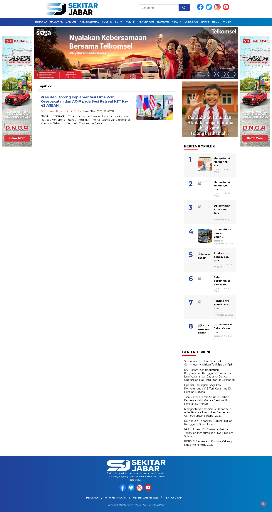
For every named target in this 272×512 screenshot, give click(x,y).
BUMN (118, 21)
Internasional (65, 111)
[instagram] (218, 9)
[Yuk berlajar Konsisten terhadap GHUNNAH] (210, 202)
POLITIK (107, 21)
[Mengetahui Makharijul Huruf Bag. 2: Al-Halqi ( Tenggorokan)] (210, 155)
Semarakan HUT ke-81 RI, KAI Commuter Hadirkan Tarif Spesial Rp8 (208, 363)
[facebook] (201, 9)
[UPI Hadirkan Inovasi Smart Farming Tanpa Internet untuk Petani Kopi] (210, 226)
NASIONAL (56, 21)
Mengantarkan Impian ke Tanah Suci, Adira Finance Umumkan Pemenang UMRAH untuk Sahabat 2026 (208, 412)
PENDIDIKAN (146, 21)
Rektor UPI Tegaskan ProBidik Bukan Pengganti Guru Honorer (208, 422)
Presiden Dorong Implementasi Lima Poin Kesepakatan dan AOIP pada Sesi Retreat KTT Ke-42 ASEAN (84, 101)
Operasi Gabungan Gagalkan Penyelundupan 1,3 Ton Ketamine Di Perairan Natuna (207, 388)
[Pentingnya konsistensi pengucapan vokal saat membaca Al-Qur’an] (210, 297)
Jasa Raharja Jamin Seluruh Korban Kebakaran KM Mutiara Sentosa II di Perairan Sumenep (207, 400)
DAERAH (71, 21)
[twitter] (209, 9)
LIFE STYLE (191, 21)
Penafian (92, 497)
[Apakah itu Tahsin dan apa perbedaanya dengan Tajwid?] (210, 250)
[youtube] (226, 9)
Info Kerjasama (115, 497)
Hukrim (130, 21)
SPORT (205, 21)
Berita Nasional (49, 111)
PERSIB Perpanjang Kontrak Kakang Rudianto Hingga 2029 (208, 443)
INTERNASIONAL (89, 21)
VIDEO (227, 21)
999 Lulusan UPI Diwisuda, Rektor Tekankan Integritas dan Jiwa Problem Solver (209, 433)
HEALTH (177, 21)
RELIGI (216, 21)
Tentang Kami (173, 497)
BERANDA (41, 21)
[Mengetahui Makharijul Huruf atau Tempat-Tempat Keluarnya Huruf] (210, 178)
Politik (77, 111)
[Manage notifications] (263, 504)
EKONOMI (163, 21)
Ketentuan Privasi (145, 497)
